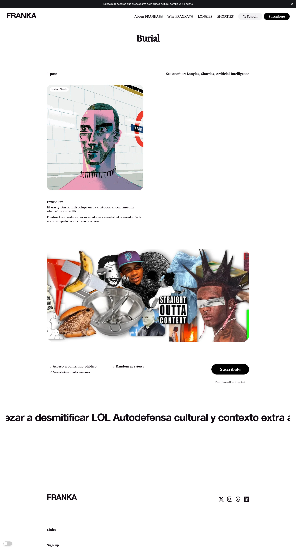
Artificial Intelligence (232, 73)
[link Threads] (238, 500)
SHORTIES (225, 16)
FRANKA (21, 16)
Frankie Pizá (55, 202)
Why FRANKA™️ (180, 16)
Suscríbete (277, 16)
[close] (292, 4)
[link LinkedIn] (246, 500)
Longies (193, 73)
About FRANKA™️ (148, 16)
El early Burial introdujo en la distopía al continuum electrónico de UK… (90, 209)
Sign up (53, 545)
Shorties (207, 73)
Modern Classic (59, 89)
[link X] (221, 500)
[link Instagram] (229, 500)
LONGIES (205, 16)
